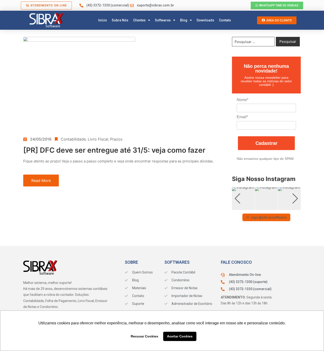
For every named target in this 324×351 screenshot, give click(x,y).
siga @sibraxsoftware (269, 217)
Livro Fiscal (98, 139)
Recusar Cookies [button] (144, 336)
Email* (242, 117)
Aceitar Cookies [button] (180, 336)
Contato (225, 20)
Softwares (163, 20)
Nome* (242, 100)
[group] (243, 198)
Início (102, 20)
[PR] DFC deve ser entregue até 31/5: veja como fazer (114, 150)
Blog (183, 20)
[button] (266, 207)
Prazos (116, 139)
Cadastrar (266, 143)
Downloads (205, 20)
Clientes (139, 20)
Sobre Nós (120, 20)
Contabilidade (73, 139)
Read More (41, 180)
